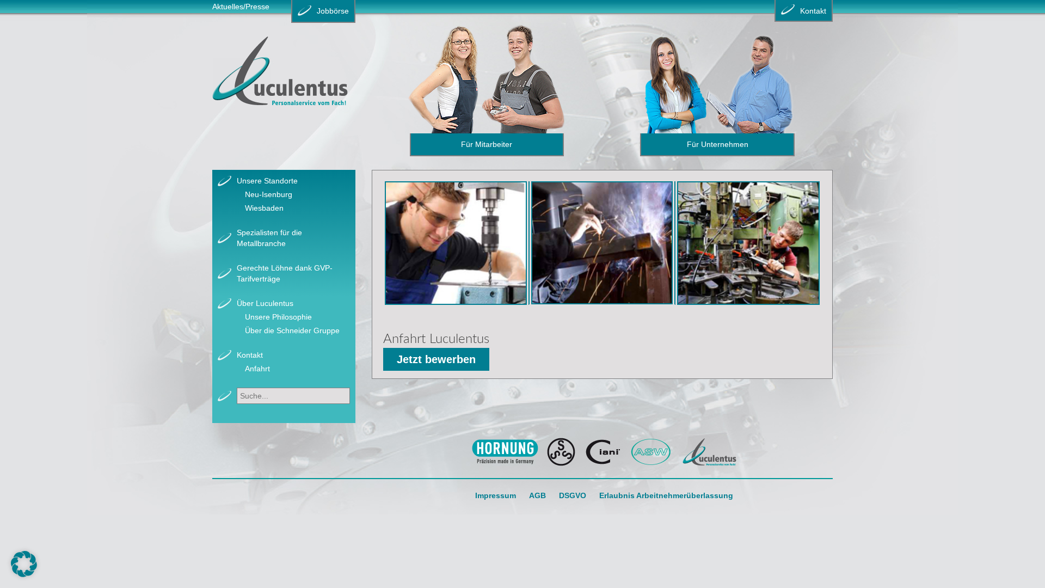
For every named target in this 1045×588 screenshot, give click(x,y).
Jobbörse (333, 11)
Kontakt (250, 355)
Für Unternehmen (717, 144)
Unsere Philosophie (278, 317)
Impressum (495, 495)
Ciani (603, 452)
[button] (24, 564)
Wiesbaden (264, 208)
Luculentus (709, 452)
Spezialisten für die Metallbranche (269, 238)
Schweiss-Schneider (561, 452)
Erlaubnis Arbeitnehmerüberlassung (666, 495)
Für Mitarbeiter (486, 144)
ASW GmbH (651, 452)
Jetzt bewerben (436, 359)
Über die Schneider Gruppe (292, 330)
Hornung (505, 452)
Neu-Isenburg (268, 194)
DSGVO (572, 495)
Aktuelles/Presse (240, 6)
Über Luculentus (265, 303)
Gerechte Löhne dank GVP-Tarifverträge (285, 273)
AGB (537, 495)
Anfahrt (257, 368)
